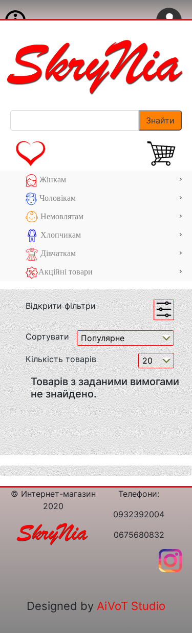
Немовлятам (60, 216)
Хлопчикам (59, 234)
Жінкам (51, 179)
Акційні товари (65, 271)
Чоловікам (56, 198)
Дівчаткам (57, 253)
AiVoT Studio (131, 606)
